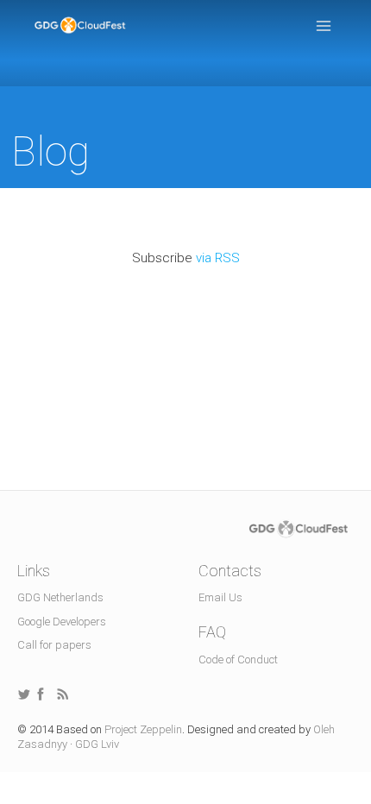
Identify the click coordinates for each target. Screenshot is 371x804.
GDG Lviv (97, 744)
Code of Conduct (238, 659)
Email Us (220, 597)
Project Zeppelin (143, 729)
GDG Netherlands (60, 597)
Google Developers (61, 621)
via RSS (218, 258)
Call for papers (54, 644)
